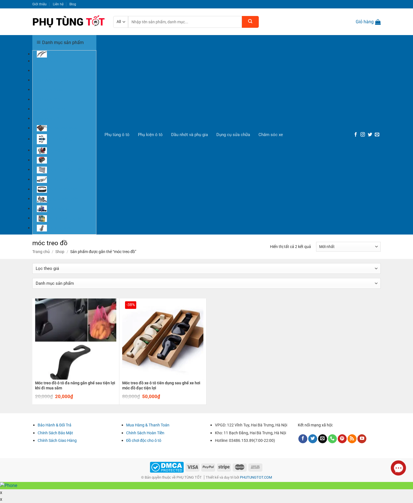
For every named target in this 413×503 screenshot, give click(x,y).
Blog (72, 4)
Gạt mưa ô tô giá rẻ (54, 80)
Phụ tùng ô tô (117, 134)
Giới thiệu (39, 4)
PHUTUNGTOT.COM (256, 477)
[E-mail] (377, 134)
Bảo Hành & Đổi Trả (54, 425)
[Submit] (250, 22)
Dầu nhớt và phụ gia (189, 134)
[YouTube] (361, 439)
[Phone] (332, 439)
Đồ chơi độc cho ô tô (143, 440)
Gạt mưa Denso (50, 89)
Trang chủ (41, 251)
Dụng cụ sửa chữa (233, 134)
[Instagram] (362, 134)
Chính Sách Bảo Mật (55, 433)
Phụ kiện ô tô (150, 134)
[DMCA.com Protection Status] (167, 467)
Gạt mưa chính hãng (55, 61)
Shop (59, 251)
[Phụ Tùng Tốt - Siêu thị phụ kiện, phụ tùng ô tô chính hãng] (68, 22)
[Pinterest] (342, 439)
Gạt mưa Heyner (51, 109)
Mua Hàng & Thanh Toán (147, 425)
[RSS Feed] (352, 439)
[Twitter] (370, 134)
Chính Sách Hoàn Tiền (145, 433)
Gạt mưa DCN (49, 99)
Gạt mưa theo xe (51, 70)
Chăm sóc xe (270, 134)
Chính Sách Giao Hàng (57, 440)
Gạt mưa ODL (49, 118)
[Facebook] (355, 134)
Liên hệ (58, 4)
